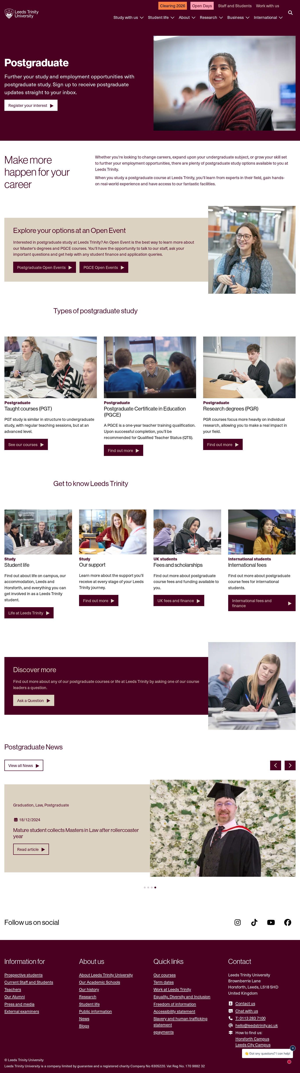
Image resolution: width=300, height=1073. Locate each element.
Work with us (267, 5)
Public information (95, 1011)
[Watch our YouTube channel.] (271, 922)
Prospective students (23, 975)
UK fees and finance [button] (175, 600)
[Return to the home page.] (22, 13)
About (185, 17)
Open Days (202, 5)
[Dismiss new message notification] (293, 1048)
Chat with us (246, 1011)
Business (236, 17)
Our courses (165, 975)
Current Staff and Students (28, 982)
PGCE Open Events (100, 267)
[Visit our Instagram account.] (238, 922)
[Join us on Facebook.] (288, 922)
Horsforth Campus (252, 1038)
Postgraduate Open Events (41, 267)
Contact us (245, 1003)
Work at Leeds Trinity (172, 989)
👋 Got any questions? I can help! (267, 1053)
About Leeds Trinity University (106, 975)
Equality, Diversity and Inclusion (182, 996)
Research (209, 17)
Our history (89, 989)
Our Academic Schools (99, 982)
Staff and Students (235, 5)
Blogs (84, 1025)
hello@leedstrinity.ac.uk (256, 1025)
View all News (20, 765)
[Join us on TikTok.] (254, 922)
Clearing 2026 (172, 5)
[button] (275, 765)
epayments (164, 1032)
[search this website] (290, 13)
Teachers (12, 989)
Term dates (164, 982)
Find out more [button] (120, 450)
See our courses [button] (23, 444)
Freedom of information (175, 1004)
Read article (28, 849)
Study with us (126, 17)
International (266, 17)
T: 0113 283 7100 (250, 1018)
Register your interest (27, 105)
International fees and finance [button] (252, 603)
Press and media (19, 1004)
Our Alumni (14, 996)
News (84, 1018)
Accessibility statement (174, 1011)
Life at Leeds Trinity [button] (25, 613)
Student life (159, 17)
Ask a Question (30, 700)
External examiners (21, 1011)
